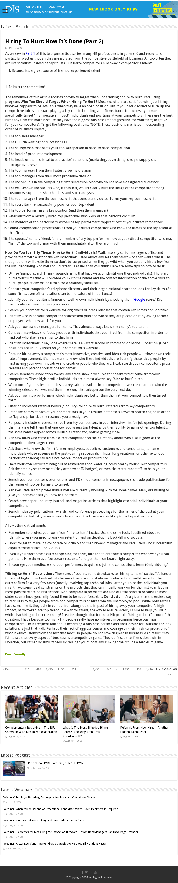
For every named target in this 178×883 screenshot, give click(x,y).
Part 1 (30, 54)
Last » (168, 674)
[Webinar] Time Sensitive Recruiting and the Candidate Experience (43, 820)
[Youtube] (95, 872)
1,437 (72, 669)
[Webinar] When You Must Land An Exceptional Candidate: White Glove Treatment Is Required (60, 809)
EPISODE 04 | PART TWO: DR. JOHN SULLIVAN (55, 763)
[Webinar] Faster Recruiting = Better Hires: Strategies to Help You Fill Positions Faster (55, 843)
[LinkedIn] (91, 872)
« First (6, 669)
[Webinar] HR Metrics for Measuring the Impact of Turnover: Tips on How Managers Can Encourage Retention (71, 832)
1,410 (25, 669)
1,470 (149, 669)
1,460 (137, 669)
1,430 (49, 669)
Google (139, 299)
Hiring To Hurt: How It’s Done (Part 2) (54, 41)
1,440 (107, 669)
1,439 (96, 669)
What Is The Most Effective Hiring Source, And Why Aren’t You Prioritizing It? (85, 732)
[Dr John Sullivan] (89, 9)
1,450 (125, 669)
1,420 (37, 669)
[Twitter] (86, 872)
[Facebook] (82, 872)
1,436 (61, 669)
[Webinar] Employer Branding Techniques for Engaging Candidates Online (49, 797)
